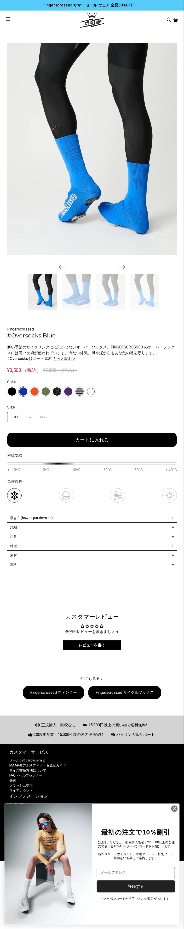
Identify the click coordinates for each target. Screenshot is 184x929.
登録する (136, 886)
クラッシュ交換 (21, 785)
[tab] (92, 517)
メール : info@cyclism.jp (27, 760)
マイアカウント (21, 790)
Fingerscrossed (20, 329)
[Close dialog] (174, 808)
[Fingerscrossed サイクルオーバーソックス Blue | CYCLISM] (92, 149)
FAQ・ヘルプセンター (25, 775)
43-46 (43, 417)
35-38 (13, 417)
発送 (12, 780)
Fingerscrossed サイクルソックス (125, 692)
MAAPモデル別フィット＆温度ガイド (37, 765)
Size (11, 407)
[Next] (122, 267)
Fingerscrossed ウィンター (53, 692)
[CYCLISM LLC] (92, 20)
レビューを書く (92, 645)
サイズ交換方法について (27, 770)
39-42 (28, 417)
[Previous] (61, 267)
